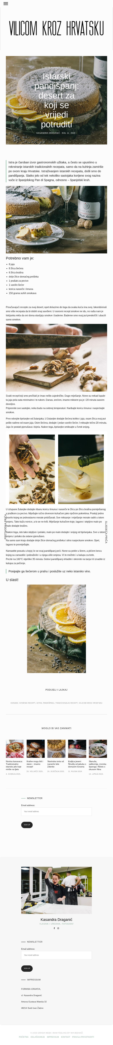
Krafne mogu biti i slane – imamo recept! (35, 764)
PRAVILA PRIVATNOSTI (83, 1037)
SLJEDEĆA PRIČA (106, 532)
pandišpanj (48, 703)
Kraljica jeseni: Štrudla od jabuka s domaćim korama (77, 764)
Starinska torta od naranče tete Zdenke (55, 764)
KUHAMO (66, 67)
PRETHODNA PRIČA (5, 526)
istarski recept (27, 703)
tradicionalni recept (66, 703)
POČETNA (24, 1037)
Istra (39, 703)
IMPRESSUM (53, 1037)
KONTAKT (65, 1037)
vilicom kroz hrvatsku (90, 703)
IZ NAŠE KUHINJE (51, 67)
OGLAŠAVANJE (38, 1037)
